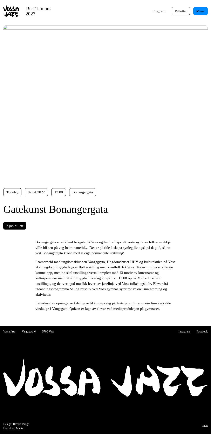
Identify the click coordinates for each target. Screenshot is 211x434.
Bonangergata (82, 192)
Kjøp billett (14, 226)
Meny (200, 11)
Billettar (181, 11)
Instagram (184, 331)
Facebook (202, 331)
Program (158, 11)
